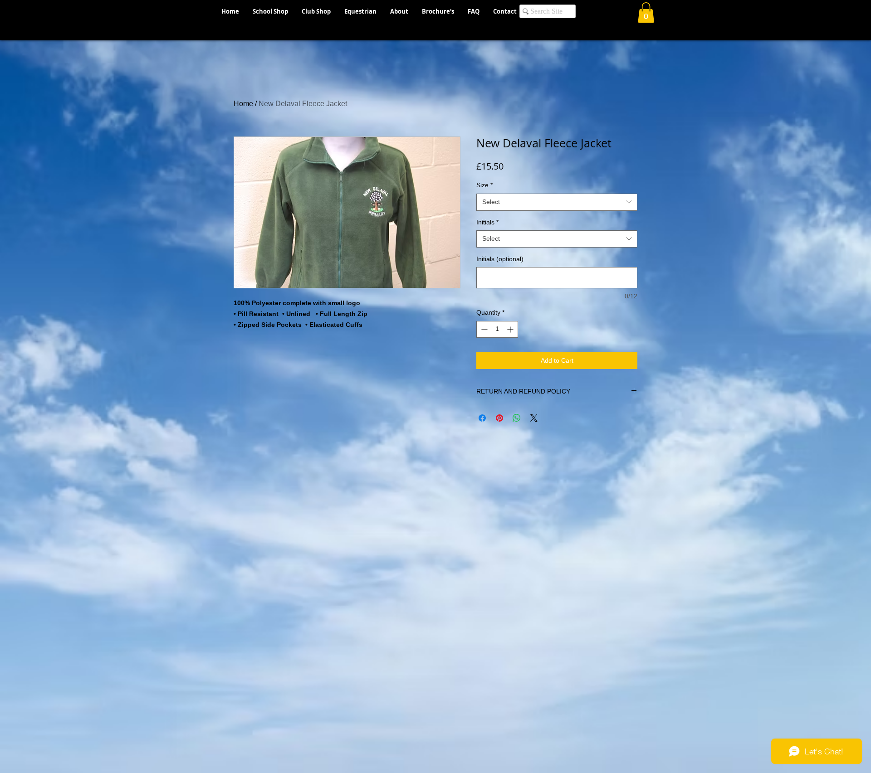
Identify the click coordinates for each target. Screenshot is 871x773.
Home (243, 103)
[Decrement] (483, 329)
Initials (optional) (500, 259)
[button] (646, 12)
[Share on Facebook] (482, 418)
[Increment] (511, 329)
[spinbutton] (497, 329)
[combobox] (556, 202)
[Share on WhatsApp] (516, 418)
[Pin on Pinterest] (499, 418)
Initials (487, 222)
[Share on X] (533, 418)
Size (484, 185)
